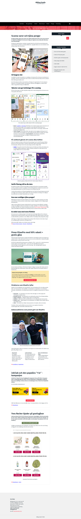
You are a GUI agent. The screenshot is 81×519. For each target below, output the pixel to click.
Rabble (15, 147)
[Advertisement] (40, 14)
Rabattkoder (29, 223)
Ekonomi (24, 223)
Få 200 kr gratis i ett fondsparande (61, 57)
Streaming (58, 23)
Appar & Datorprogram (17, 223)
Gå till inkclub (30, 400)
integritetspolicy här (17, 511)
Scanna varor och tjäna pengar (25, 36)
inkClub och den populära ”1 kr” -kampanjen (27, 374)
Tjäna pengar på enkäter (59, 60)
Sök (67, 38)
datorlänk (24, 125)
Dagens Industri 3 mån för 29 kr (60, 66)
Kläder (47, 23)
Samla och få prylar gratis (59, 54)
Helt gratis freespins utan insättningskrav (59, 70)
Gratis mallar (56, 63)
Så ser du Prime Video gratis (60, 51)
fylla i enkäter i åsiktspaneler (41, 207)
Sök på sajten (61, 33)
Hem (33, 28)
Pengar (52, 23)
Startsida (22, 23)
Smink (35, 23)
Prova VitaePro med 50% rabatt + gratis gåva (27, 233)
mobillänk (19, 125)
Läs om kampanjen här (30, 280)
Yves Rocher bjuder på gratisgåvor (27, 413)
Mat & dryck (42, 23)
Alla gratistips (29, 23)
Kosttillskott (15, 364)
